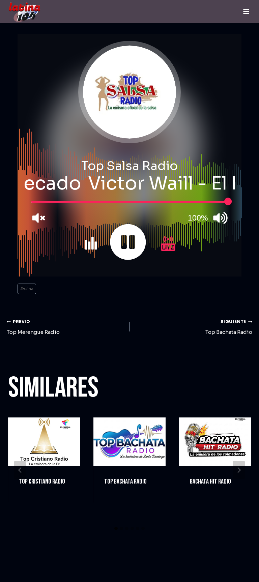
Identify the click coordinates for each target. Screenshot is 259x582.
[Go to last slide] (20, 470)
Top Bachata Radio (228, 327)
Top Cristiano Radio (42, 481)
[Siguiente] (239, 470)
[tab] (116, 528)
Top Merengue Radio (33, 327)
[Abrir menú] (246, 11)
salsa (26, 288)
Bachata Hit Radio (210, 481)
